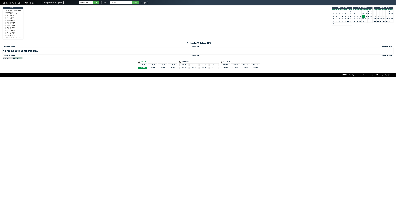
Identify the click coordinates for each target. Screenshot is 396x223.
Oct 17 (143, 68)
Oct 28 (204, 68)
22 (350, 18)
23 (333, 21)
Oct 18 (153, 68)
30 (333, 23)
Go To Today (196, 46)
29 (350, 21)
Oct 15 (163, 64)
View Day (143, 61)
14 (348, 16)
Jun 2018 (225, 64)
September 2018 (342, 7)
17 (336, 18)
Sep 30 (204, 64)
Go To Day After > (387, 46)
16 (333, 18)
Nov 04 (214, 68)
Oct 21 (194, 68)
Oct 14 (153, 64)
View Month (226, 61)
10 (336, 16)
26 (342, 21)
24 (336, 21)
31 (363, 21)
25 (339, 21)
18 (339, 18)
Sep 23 (194, 64)
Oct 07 (214, 64)
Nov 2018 (235, 68)
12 (342, 16)
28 (348, 21)
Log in (144, 3)
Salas (104, 3)
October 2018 (362, 7)
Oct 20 (173, 68)
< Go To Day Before (9, 46)
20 (345, 18)
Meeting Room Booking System (52, 3)
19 (342, 18)
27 (345, 21)
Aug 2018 (245, 64)
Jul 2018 (235, 64)
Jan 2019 (255, 68)
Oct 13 (143, 64)
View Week (185, 61)
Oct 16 (173, 64)
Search (135, 3)
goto (96, 3)
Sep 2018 (255, 64)
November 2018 (383, 7)
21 (348, 18)
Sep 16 (184, 64)
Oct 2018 (225, 68)
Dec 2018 (245, 68)
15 (350, 16)
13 (345, 16)
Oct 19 (163, 68)
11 (339, 16)
